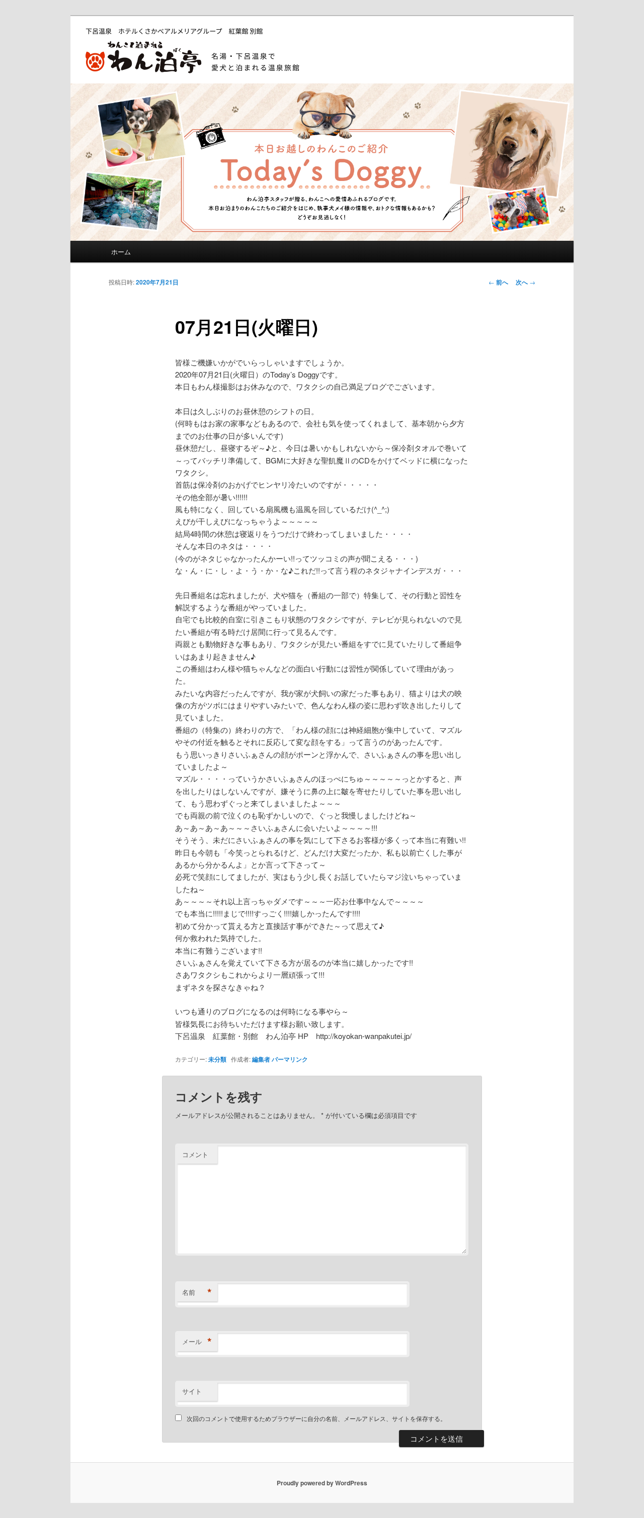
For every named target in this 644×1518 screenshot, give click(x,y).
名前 (197, 1292)
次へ (525, 282)
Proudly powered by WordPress (322, 1482)
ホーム (121, 251)
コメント (195, 1154)
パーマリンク (290, 1059)
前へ (498, 282)
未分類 (217, 1059)
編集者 (261, 1059)
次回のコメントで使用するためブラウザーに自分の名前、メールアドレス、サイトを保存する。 (316, 1418)
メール (197, 1342)
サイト (192, 1391)
